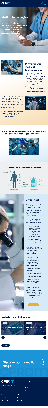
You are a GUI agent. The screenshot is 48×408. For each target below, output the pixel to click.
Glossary (26, 387)
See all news (5, 345)
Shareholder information (5, 397)
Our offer (32, 304)
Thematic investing (4, 400)
